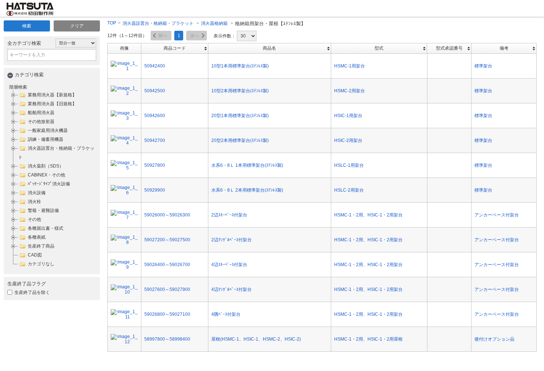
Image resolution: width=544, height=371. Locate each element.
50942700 (154, 140)
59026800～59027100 (167, 314)
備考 (504, 48)
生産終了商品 (41, 246)
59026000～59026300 (167, 215)
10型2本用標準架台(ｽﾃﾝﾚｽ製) (240, 90)
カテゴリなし (41, 263)
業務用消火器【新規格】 (52, 94)
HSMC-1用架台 (349, 66)
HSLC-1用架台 (349, 165)
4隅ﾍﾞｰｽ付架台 (226, 314)
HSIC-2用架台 (348, 140)
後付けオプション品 (494, 339)
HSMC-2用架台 (349, 90)
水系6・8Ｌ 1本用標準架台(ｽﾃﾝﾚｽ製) (247, 165)
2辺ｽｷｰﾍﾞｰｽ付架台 (229, 215)
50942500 (154, 90)
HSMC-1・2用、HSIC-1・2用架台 (368, 215)
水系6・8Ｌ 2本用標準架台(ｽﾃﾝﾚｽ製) (247, 190)
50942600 (154, 115)
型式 (379, 48)
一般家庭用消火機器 (48, 130)
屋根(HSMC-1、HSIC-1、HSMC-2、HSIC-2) (256, 339)
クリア (77, 26)
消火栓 (34, 201)
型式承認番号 (449, 48)
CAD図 (35, 255)
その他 (34, 219)
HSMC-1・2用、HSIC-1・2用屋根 (368, 339)
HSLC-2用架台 (349, 190)
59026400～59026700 (167, 264)
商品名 (269, 48)
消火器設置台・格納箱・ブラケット (158, 23)
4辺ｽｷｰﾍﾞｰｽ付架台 (229, 264)
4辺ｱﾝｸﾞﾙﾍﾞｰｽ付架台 (231, 289)
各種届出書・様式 (45, 228)
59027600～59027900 (167, 289)
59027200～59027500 (167, 239)
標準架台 (483, 66)
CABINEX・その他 (46, 175)
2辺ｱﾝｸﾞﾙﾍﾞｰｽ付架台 (231, 239)
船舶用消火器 (41, 112)
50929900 (154, 190)
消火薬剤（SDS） (46, 166)
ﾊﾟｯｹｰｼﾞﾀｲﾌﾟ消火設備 (49, 183)
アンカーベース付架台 (496, 215)
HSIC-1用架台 (348, 115)
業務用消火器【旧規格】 (52, 103)
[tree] (52, 179)
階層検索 (18, 87)
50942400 (154, 66)
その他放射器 (41, 121)
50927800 (154, 165)
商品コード (175, 48)
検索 (26, 26)
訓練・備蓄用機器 (45, 139)
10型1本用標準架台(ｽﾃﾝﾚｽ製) (240, 66)
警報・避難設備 (43, 210)
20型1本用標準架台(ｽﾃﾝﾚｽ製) (240, 115)
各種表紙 (37, 237)
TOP (111, 23)
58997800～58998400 (167, 339)
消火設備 (37, 192)
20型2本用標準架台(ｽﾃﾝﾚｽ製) (240, 140)
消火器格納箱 (214, 23)
